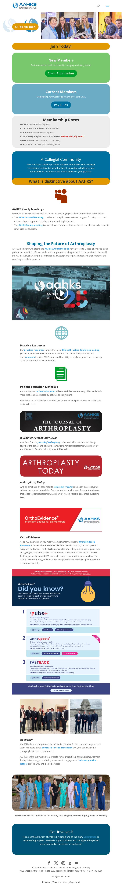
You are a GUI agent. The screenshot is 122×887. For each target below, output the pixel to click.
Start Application (61, 73)
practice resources (34, 350)
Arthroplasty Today (32, 482)
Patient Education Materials (39, 387)
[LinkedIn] (70, 863)
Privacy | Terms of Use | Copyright (61, 882)
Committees (90, 836)
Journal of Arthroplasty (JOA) (38, 437)
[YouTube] (76, 863)
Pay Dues (61, 105)
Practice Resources (33, 345)
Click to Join (25, 27)
